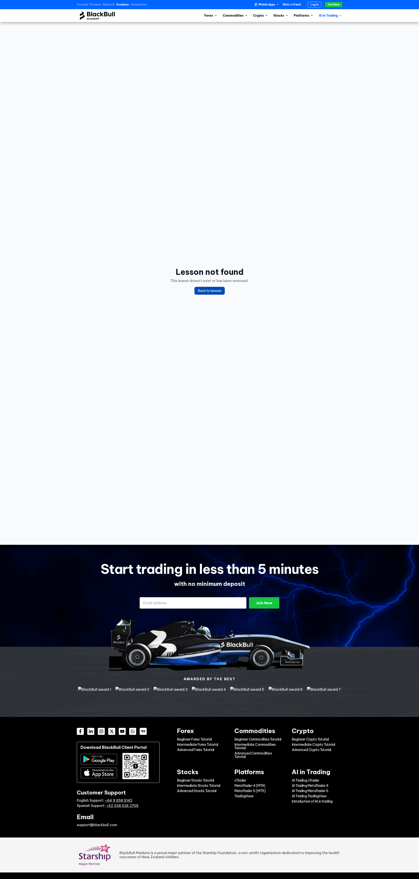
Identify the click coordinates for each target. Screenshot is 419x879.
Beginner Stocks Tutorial (195, 780)
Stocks (278, 15)
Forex (208, 15)
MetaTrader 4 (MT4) (249, 785)
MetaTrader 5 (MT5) (250, 790)
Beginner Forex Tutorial (194, 739)
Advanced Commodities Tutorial (253, 754)
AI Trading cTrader (305, 780)
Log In (315, 4)
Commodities (233, 15)
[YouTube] (122, 731)
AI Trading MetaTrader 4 (310, 785)
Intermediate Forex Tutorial (197, 744)
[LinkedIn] (90, 731)
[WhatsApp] (132, 731)
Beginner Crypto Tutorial (310, 739)
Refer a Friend (292, 4)
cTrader (240, 780)
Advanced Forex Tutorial (195, 749)
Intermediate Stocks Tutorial (198, 785)
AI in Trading (328, 15)
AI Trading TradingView (309, 796)
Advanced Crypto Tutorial (311, 749)
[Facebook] (80, 731)
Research (109, 4)
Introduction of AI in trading (312, 801)
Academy (122, 4)
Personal (82, 4)
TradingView (243, 796)
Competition (139, 4)
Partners (95, 4)
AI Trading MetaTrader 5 (310, 790)
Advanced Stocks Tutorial (196, 790)
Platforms (301, 15)
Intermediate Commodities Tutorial (255, 746)
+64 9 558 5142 (118, 800)
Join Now (334, 4)
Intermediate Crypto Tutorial (313, 744)
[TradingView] (143, 731)
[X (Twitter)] (111, 731)
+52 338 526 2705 (122, 805)
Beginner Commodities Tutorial (257, 739)
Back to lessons (209, 291)
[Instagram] (101, 731)
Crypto (258, 15)
